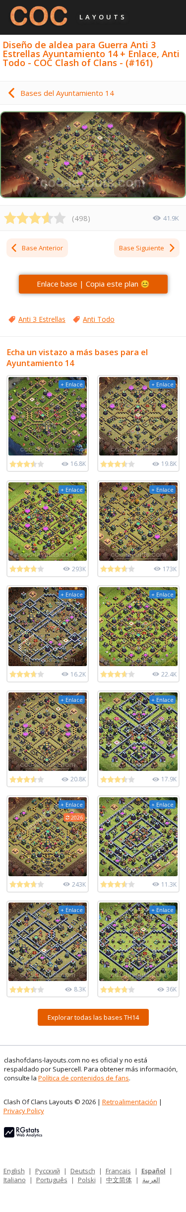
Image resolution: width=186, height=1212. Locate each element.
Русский (47, 1170)
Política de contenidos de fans (83, 1077)
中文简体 (119, 1179)
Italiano (14, 1179)
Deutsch (82, 1170)
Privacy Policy (23, 1110)
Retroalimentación (129, 1101)
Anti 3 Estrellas (41, 319)
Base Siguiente (141, 247)
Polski (87, 1179)
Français (118, 1170)
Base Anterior (42, 247)
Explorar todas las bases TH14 (93, 1017)
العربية (151, 1179)
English (14, 1170)
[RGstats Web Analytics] (23, 1135)
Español (153, 1170)
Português (51, 1179)
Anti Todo (99, 319)
